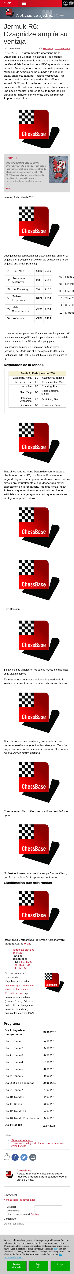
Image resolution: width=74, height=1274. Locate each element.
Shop (7, 3)
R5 (19, 967)
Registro (35, 1214)
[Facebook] (15, 1157)
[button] (24, 3)
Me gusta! (48, 48)
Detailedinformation (17, 1266)
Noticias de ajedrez (34, 15)
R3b (27, 964)
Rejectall (38, 1266)
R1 (23, 961)
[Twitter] (24, 1157)
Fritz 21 (11, 158)
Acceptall (60, 1266)
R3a (21, 964)
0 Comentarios (62, 48)
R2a (28, 961)
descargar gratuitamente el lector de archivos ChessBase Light (19, 989)
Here (56, 1248)
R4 (14, 967)
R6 (24, 967)
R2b (15, 964)
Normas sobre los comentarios (19, 1200)
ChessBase (24, 1170)
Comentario (10, 1219)
